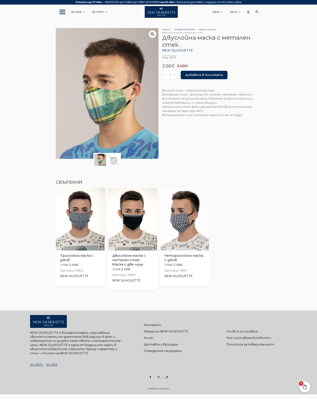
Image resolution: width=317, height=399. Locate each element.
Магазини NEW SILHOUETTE (166, 331)
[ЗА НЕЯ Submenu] (84, 12)
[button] (152, 34)
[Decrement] (165, 75)
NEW (215, 12)
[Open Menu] (60, 12)
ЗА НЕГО (98, 12)
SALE (233, 12)
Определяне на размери (163, 351)
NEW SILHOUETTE (177, 50)
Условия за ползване (242, 331)
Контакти (152, 325)
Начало (166, 29)
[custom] (150, 377)
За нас (148, 338)
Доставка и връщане (161, 344)
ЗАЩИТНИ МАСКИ (184, 29)
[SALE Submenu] (240, 12)
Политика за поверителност (250, 344)
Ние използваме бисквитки (248, 338)
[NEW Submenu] (222, 12)
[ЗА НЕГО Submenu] (107, 12)
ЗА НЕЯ (76, 12)
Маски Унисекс (207, 29)
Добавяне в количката (204, 75)
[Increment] (175, 75)
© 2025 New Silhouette (158, 388)
